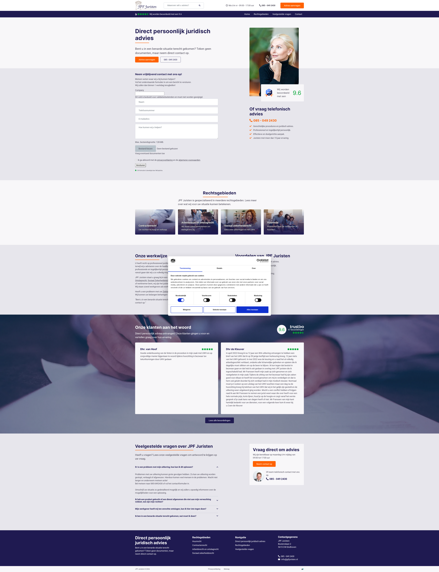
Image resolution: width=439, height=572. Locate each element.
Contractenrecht (199, 545)
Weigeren (186, 310)
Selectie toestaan (219, 310)
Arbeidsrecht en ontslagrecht (205, 549)
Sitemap (227, 569)
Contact (298, 14)
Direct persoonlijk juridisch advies (250, 541)
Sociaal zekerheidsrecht (203, 553)
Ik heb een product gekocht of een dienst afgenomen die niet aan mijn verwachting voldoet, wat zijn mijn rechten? (173, 500)
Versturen (140, 165)
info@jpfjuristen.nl (289, 559)
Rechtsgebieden (261, 14)
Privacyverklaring (214, 569)
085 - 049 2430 (268, 5)
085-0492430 (157, 483)
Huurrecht (196, 541)
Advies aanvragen (292, 5)
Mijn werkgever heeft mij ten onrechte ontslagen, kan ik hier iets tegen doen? (170, 509)
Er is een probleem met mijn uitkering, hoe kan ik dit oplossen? (164, 467)
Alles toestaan (252, 310)
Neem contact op (264, 464)
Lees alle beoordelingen (219, 420)
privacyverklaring (165, 160)
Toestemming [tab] (185, 268)
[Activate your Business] (303, 569)
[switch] (206, 300)
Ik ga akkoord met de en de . (169, 160)
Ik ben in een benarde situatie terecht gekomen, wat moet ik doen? (165, 516)
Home (247, 14)
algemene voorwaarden (189, 160)
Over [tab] (254, 268)
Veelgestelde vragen (281, 14)
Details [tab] (219, 268)
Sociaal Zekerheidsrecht (159, 280)
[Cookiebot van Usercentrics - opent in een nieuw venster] (258, 260)
